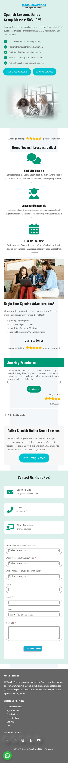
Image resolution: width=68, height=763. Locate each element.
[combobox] (12, 614)
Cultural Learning (14, 707)
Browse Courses (44, 71)
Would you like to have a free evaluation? (23, 571)
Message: (10, 623)
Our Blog (10, 722)
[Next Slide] (60, 381)
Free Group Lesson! (17, 71)
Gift (8, 726)
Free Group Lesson (34, 458)
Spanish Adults (13, 710)
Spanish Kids (12, 714)
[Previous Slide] (7, 381)
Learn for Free (13, 718)
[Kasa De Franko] (34, 6)
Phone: (9, 610)
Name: (9, 584)
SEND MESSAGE (33, 648)
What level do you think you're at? (20, 558)
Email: (8, 597)
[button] (34, 389)
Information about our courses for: (21, 545)
